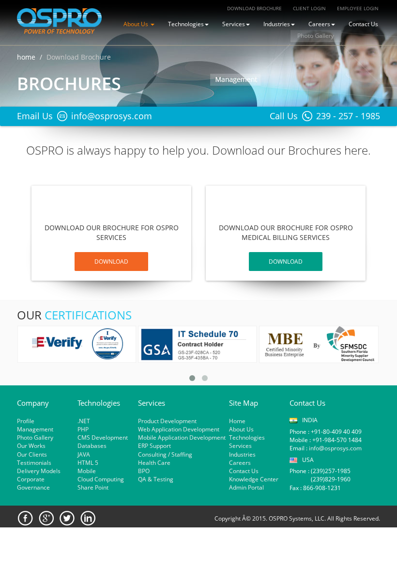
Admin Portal (246, 487)
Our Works (31, 446)
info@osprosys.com (334, 448)
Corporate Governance (33, 483)
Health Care (154, 463)
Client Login (309, 8)
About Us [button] (136, 24)
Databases (92, 446)
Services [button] (233, 24)
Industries (242, 454)
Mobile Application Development (182, 437)
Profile (25, 421)
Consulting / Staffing (165, 454)
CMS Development (102, 437)
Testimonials (34, 463)
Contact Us (363, 24)
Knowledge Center (253, 479)
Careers (240, 463)
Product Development (167, 421)
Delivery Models (39, 471)
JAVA (83, 454)
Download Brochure (254, 8)
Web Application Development (178, 429)
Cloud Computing (100, 479)
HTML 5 (87, 463)
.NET (83, 421)
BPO (144, 471)
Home (237, 421)
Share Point (92, 487)
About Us (241, 429)
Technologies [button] (186, 24)
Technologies (247, 437)
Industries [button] (276, 24)
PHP (83, 429)
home (26, 57)
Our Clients (32, 454)
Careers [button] (319, 24)
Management (35, 429)
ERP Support (154, 446)
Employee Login (358, 8)
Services (240, 446)
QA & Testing (155, 479)
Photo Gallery (35, 437)
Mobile (86, 471)
